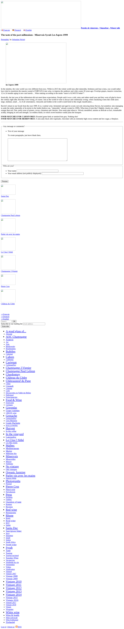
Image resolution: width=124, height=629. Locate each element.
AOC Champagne (16, 336)
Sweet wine (11, 544)
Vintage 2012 (14, 588)
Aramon (9, 339)
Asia (7, 344)
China (8, 384)
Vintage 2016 (12, 600)
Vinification (10, 569)
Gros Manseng (11, 421)
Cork (8, 391)
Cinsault (9, 386)
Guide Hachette (13, 423)
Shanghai (9, 536)
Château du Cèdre (8, 304)
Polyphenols (10, 492)
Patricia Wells (11, 478)
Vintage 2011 (13, 584)
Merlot (9, 451)
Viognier (9, 609)
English (28, 30)
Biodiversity (10, 346)
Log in (3, 627)
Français (6, 30)
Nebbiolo (9, 464)
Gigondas (11, 407)
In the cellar (11, 431)
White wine (12, 612)
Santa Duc (5, 196)
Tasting (9, 553)
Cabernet (9, 354)
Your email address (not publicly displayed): (24, 173)
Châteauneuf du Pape (18, 380)
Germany (9, 405)
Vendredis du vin (12, 562)
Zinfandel (10, 622)
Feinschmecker (11, 397)
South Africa (11, 542)
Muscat (8, 462)
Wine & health (12, 615)
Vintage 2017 (11, 603)
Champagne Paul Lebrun (10, 215)
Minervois (12, 456)
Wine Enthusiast (12, 620)
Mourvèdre (11, 459)
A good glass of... (16, 331)
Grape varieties (12, 410)
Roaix (8, 518)
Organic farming (15, 472)
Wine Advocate (12, 618)
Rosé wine (11, 520)
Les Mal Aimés (11, 443)
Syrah (9, 547)
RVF (8, 523)
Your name (12, 171)
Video (8, 567)
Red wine (11, 509)
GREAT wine (11, 413)
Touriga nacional (12, 555)
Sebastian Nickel (18, 39)
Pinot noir (10, 489)
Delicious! (10, 395)
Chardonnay (13, 374)
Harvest (10, 428)
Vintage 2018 (11, 605)
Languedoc (11, 437)
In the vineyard (15, 434)
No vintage (12, 466)
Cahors (10, 356)
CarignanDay (11, 365)
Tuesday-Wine (12, 558)
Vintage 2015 (12, 597)
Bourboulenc (11, 349)
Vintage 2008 (12, 576)
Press (9, 494)
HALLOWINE (12, 425)
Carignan (11, 362)
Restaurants (11, 512)
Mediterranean (12, 448)
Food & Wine (14, 400)
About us (10, 627)
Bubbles (10, 351)
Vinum (8, 607)
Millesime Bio (11, 454)
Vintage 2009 (12, 578)
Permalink (5, 39)
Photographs (13, 481)
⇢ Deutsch (5, 317)
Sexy (8, 533)
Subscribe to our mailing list (11, 324)
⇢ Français (5, 314)
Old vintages (11, 469)
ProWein (9, 497)
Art (7, 342)
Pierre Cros (5, 286)
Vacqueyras (10, 560)
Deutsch (17, 30)
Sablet (8, 525)
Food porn (10, 403)
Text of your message (16, 131)
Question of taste (13, 502)
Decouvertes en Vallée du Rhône (18, 393)
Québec (9, 500)
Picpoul (9, 484)
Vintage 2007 (11, 574)
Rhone (9, 515)
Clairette (9, 388)
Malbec (10, 445)
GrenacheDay (11, 418)
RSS (20, 627)
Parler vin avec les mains (10, 234)
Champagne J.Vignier (9, 271)
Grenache (11, 415)
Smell (8, 538)
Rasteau (9, 504)
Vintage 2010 (14, 581)
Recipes (9, 507)
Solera (8, 540)
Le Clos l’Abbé (7, 252)
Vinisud (9, 571)
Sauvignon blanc (14, 531)
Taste (8, 550)
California (9, 360)
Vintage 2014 (14, 594)
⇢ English (5, 319)
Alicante (9, 334)
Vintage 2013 (14, 591)
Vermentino (10, 565)
